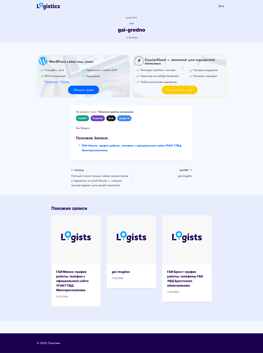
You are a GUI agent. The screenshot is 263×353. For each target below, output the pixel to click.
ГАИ (131, 23)
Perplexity (98, 118)
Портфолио (51, 82)
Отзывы (64, 82)
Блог (221, 6)
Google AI (124, 118)
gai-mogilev (185, 173)
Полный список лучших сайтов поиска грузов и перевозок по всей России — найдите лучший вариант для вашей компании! (99, 177)
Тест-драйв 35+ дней (179, 90)
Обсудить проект (84, 90)
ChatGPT (82, 118)
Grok (111, 118)
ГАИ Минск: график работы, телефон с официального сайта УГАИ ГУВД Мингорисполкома (72, 281)
